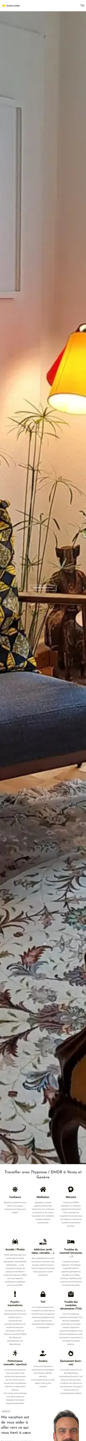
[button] (2, 587)
